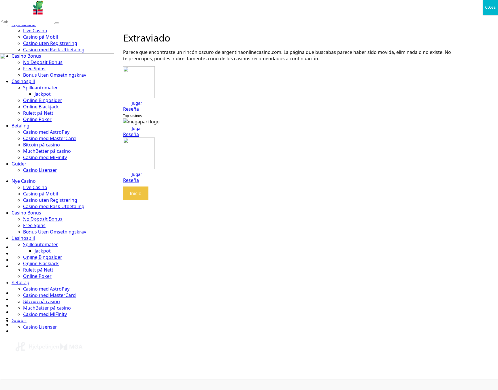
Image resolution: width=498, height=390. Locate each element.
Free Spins (34, 225)
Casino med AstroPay (46, 289)
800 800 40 (114, 372)
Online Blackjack (41, 263)
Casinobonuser (28, 305)
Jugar (137, 102)
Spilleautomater (40, 244)
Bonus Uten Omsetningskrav (54, 232)
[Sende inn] (56, 23)
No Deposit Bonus (31, 318)
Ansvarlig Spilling (30, 260)
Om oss (20, 247)
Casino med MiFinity (45, 314)
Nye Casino (24, 181)
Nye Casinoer (26, 299)
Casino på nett (27, 293)
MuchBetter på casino (47, 308)
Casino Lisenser (40, 170)
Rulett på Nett (38, 270)
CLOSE (490, 7)
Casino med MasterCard (49, 295)
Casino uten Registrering (50, 43)
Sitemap (20, 266)
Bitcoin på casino (41, 301)
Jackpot (43, 251)
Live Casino (35, 30)
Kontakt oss (24, 253)
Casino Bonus (26, 213)
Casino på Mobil (40, 37)
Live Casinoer (26, 331)
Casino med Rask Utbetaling (53, 49)
